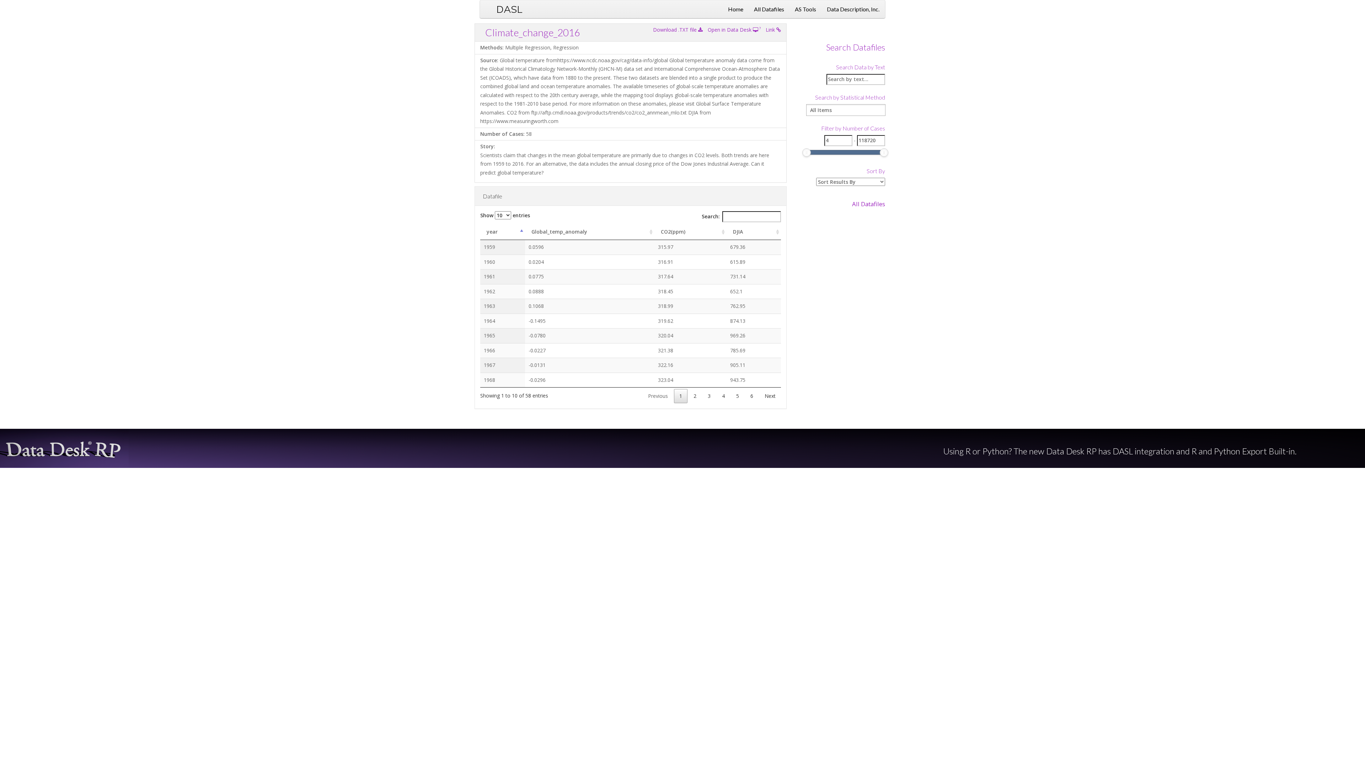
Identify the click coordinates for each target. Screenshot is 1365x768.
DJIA (738, 231)
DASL (509, 9)
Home (735, 9)
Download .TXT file (675, 29)
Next (770, 396)
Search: (711, 216)
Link (771, 29)
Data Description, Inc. (853, 9)
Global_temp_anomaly (559, 231)
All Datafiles (769, 9)
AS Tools (805, 9)
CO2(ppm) (673, 231)
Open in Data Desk (730, 29)
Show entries (505, 215)
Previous (658, 396)
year (492, 231)
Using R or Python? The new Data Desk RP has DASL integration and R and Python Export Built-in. (1120, 451)
